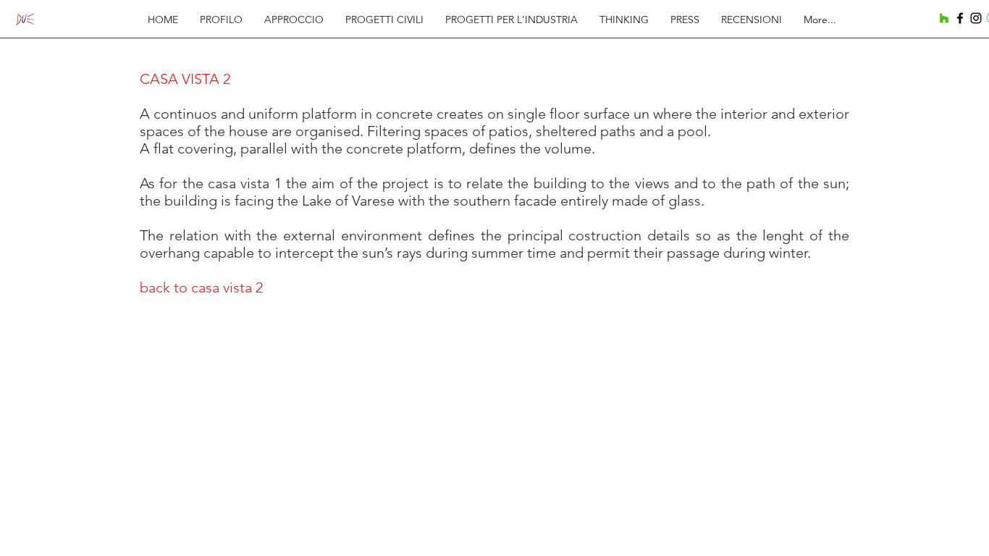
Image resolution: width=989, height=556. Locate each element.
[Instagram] (976, 18)
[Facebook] (960, 18)
